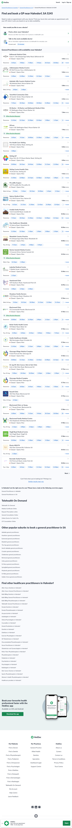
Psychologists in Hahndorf (9, 664)
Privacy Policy (58, 763)
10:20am (30, 103)
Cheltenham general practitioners (11, 554)
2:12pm (14, 427)
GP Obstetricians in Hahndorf (10, 639)
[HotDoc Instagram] (39, 807)
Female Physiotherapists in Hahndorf (12, 610)
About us (59, 748)
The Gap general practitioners (10, 545)
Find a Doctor (13, 748)
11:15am (47, 164)
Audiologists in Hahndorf (9, 616)
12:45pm (39, 120)
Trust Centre (59, 766)
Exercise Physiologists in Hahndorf (11, 635)
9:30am (30, 62)
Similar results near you (36, 481)
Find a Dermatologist (13, 778)
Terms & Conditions (58, 759)
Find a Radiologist (13, 781)
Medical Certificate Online (9, 508)
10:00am (30, 137)
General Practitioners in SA (26, 7)
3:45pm (23, 245)
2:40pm (30, 289)
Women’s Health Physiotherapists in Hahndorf (15, 677)
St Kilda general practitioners (10, 573)
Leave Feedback (13, 796)
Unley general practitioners (9, 561)
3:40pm (23, 89)
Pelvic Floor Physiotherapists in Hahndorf (14, 651)
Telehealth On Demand (8, 505)
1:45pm (56, 137)
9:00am (22, 62)
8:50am (40, 333)
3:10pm (47, 440)
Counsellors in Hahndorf (9, 623)
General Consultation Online (10, 515)
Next (66, 473)
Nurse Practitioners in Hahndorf (11, 645)
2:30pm (22, 262)
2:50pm (56, 373)
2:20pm (48, 373)
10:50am (39, 103)
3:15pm (47, 76)
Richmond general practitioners (11, 558)
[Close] (2, 823)
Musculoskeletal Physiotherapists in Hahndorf (15, 642)
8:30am (14, 76)
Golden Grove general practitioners (12, 577)
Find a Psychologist (13, 766)
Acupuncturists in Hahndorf (10, 613)
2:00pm (47, 231)
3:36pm (31, 427)
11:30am (30, 76)
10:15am (47, 62)
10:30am (55, 62)
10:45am (30, 164)
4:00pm (13, 151)
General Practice (35, 748)
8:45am (14, 62)
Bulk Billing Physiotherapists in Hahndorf (13, 600)
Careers (58, 751)
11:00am (22, 76)
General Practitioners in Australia (10, 7)
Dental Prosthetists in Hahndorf (11, 626)
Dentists (36, 755)
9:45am (39, 62)
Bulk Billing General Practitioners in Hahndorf (15, 597)
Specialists (36, 759)
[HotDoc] (5, 2)
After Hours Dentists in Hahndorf (11, 588)
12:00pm (22, 177)
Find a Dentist (13, 751)
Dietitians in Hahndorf (8, 632)
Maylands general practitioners (11, 570)
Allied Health (36, 751)
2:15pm (57, 191)
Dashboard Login (36, 763)
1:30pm (47, 137)
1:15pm (56, 120)
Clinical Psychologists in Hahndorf (11, 620)
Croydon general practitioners (10, 551)
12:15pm (39, 76)
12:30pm (30, 120)
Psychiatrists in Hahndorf (9, 661)
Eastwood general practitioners (11, 538)
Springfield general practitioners (11, 567)
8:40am (23, 333)
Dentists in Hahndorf (8, 629)
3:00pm (39, 346)
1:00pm (47, 120)
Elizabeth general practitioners (10, 542)
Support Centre (36, 766)
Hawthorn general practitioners (11, 535)
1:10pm (30, 231)
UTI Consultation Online (9, 521)
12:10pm (22, 231)
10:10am (22, 103)
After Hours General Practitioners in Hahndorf (15, 591)
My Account (13, 789)
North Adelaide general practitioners (12, 548)
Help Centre (13, 793)
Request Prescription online (10, 512)
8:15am (15, 204)
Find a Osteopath (13, 774)
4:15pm (15, 400)
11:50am (13, 231)
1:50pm (30, 440)
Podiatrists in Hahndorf (8, 658)
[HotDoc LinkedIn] (36, 807)
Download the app (13, 714)
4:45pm (40, 245)
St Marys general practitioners (10, 564)
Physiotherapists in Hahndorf (10, 655)
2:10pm (56, 231)
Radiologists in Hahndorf (9, 667)
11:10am (55, 103)
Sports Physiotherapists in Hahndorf (12, 674)
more (67, 62)
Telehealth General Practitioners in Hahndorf (14, 604)
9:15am (22, 137)
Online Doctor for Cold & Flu (10, 518)
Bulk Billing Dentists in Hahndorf (11, 594)
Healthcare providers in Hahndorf (11, 680)
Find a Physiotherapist (13, 755)
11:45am (13, 120)
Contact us (58, 755)
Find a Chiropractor (13, 763)
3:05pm (15, 89)
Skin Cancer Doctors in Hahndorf (11, 671)
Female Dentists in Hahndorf (10, 607)
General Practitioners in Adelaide (11, 491)
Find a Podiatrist (13, 759)
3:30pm (56, 346)
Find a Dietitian (13, 770)
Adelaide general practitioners (10, 532)
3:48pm (40, 427)
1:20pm (39, 231)
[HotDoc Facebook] (32, 807)
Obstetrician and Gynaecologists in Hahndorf (15, 648)
